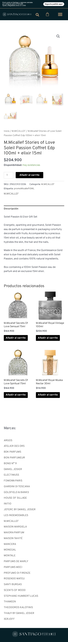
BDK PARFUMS (12, 452)
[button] (60, 14)
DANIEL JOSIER (13, 469)
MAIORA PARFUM (14, 532)
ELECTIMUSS (11, 475)
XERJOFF (9, 619)
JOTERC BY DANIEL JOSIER (20, 509)
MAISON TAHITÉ (13, 538)
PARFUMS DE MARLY (16, 561)
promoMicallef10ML (24, 188)
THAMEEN (10, 601)
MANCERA (10, 544)
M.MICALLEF (11, 521)
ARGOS (8, 440)
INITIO (7, 503)
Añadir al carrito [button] (16, 338)
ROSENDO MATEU (14, 578)
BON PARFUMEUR (14, 457)
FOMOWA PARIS (13, 480)
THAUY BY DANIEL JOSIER (19, 613)
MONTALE (9, 555)
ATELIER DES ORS (14, 446)
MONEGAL (10, 549)
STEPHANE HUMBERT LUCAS (21, 596)
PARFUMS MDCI (13, 567)
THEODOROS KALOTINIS (18, 607)
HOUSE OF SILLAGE (15, 498)
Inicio (6, 131)
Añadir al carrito (29, 175)
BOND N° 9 (10, 463)
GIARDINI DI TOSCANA (17, 486)
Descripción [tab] (11, 208)
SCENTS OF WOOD (15, 590)
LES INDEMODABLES (16, 515)
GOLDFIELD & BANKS (16, 492)
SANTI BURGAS (13, 584)
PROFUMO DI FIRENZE (17, 573)
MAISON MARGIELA (15, 526)
